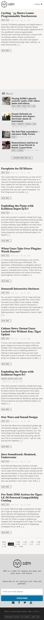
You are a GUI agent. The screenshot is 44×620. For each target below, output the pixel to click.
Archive (4, 378)
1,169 (18, 544)
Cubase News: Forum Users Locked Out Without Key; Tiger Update (21, 331)
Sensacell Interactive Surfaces (20, 288)
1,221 (14, 546)
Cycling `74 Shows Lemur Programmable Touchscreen (19, 14)
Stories (28, 124)
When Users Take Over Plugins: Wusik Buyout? (21, 250)
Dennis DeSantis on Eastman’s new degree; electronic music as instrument (23, 117)
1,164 (25, 542)
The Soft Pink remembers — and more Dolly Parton (26, 132)
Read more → (6, 50)
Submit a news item (32, 617)
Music (19, 106)
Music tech (5, 20)
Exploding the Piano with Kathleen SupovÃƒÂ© (17, 207)
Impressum (8, 617)
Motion (11, 378)
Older (21, 546)
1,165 (32, 542)
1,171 (31, 544)
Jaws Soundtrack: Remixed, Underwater (18, 456)
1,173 (4, 546)
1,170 (24, 544)
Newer (4, 542)
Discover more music (21, 158)
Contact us (18, 617)
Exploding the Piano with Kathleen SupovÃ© (17, 373)
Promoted (20, 124)
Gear (13, 106)
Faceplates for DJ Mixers (16, 168)
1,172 (38, 544)
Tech (33, 106)
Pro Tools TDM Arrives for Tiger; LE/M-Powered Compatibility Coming (21, 497)
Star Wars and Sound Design (19, 417)
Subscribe (22, 598)
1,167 (4, 544)
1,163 (18, 542)
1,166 (38, 542)
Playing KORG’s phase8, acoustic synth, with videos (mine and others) (26, 101)
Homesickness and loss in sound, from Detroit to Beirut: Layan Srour (25, 145)
